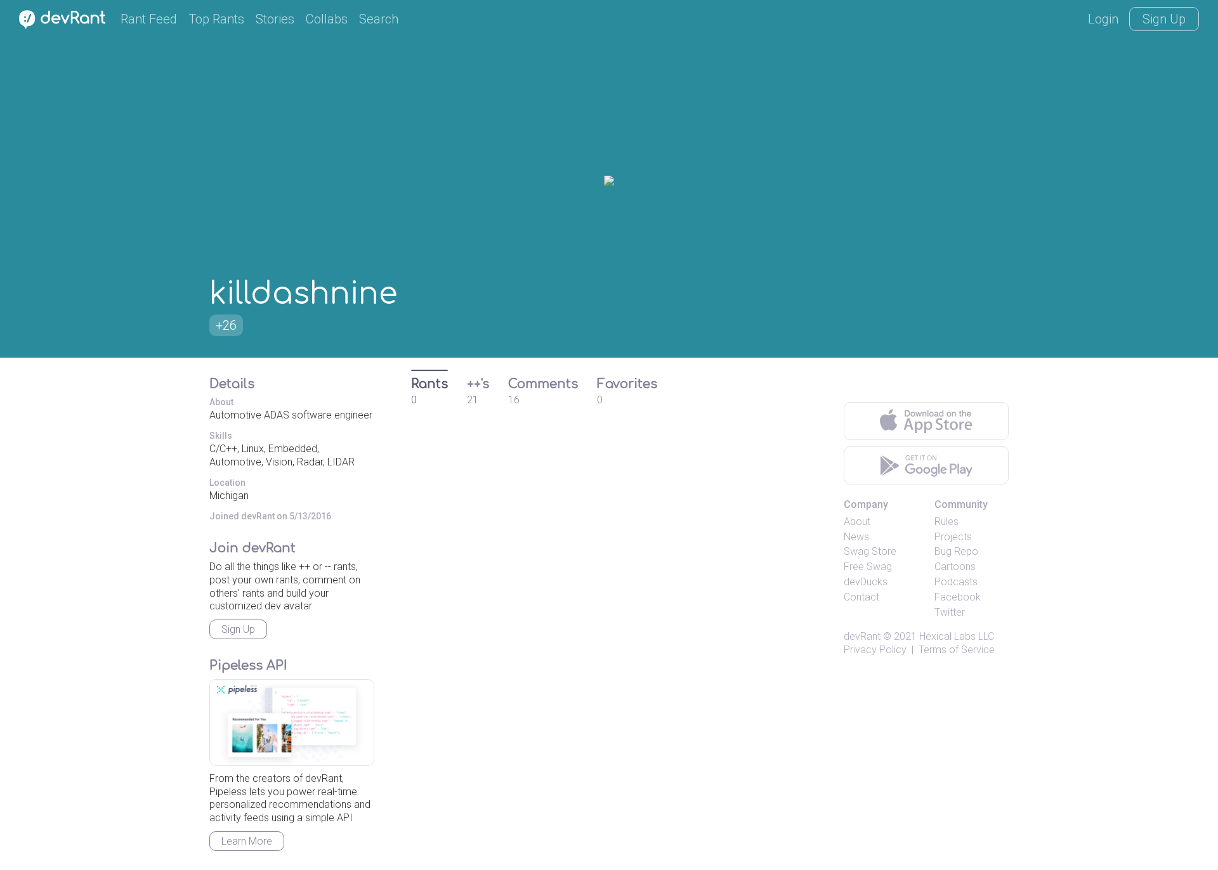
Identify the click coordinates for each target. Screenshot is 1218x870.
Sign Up (1164, 19)
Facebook (957, 597)
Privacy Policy (875, 650)
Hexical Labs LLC (956, 636)
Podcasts (956, 582)
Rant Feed (149, 19)
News (856, 537)
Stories (275, 19)
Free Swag (868, 567)
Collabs (327, 19)
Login (1103, 19)
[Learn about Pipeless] (291, 722)
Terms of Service (957, 650)
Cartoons (955, 567)
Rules (946, 522)
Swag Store (870, 551)
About (857, 522)
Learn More (246, 841)
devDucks (865, 582)
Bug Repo (956, 551)
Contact (861, 597)
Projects (953, 537)
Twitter (949, 612)
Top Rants (216, 19)
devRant (862, 636)
